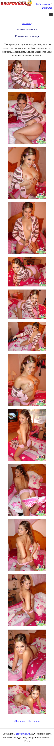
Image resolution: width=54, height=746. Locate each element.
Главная (26, 23)
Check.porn (34, 721)
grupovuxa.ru (23, 733)
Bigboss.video (43, 4)
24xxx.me (47, 7)
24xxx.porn (20, 721)
